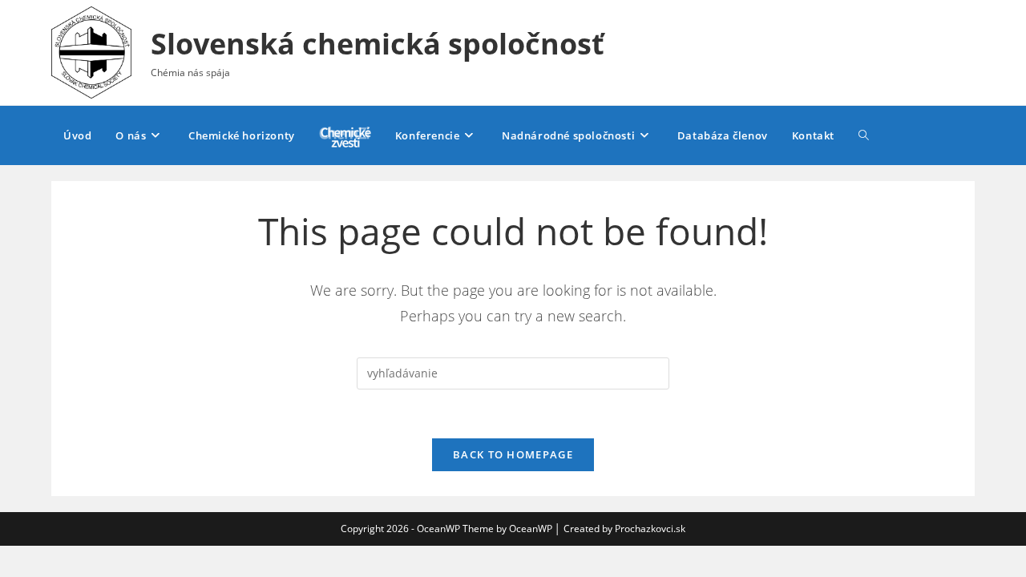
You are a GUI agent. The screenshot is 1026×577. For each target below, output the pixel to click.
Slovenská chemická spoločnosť (377, 43)
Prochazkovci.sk (650, 528)
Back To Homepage (513, 454)
